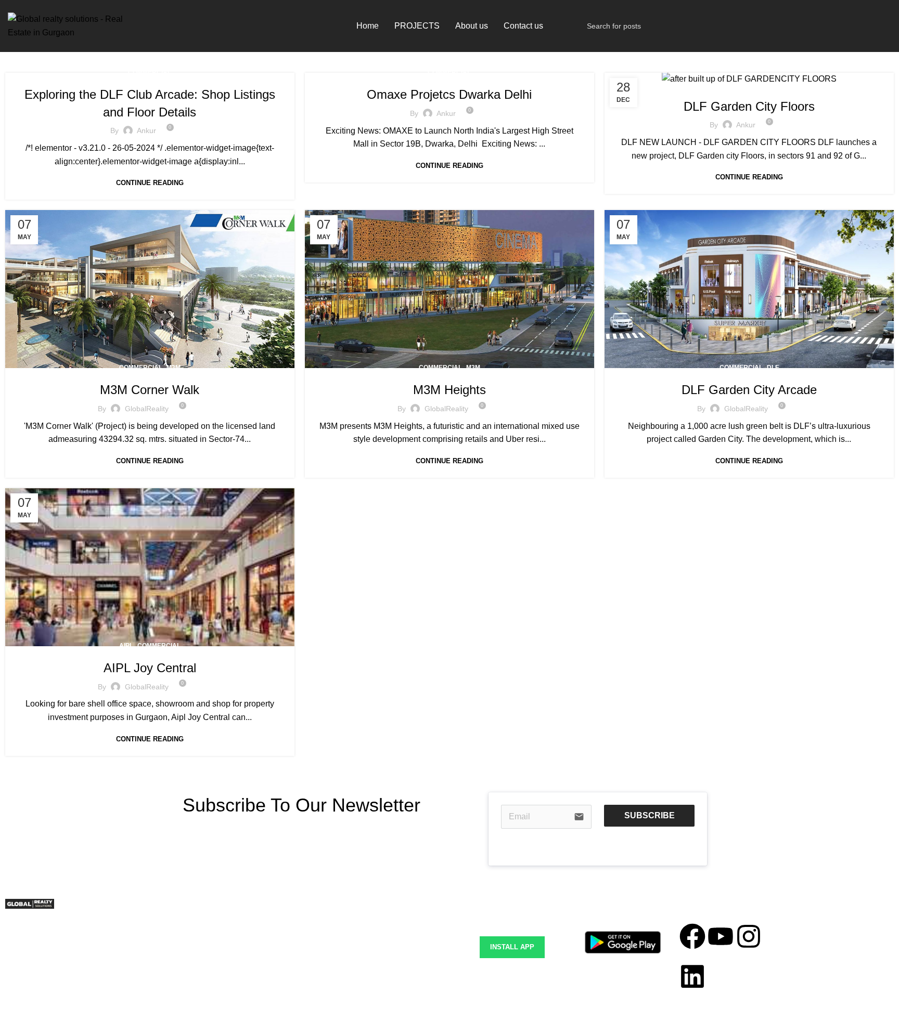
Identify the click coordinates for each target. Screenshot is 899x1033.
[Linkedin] (692, 976)
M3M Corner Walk (149, 390)
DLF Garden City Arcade (749, 390)
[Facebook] (692, 936)
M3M (173, 367)
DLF (773, 84)
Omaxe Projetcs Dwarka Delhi (449, 94)
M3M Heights (449, 390)
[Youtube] (721, 936)
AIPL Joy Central (150, 668)
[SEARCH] (879, 26)
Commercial (149, 72)
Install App (512, 947)
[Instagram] (749, 936)
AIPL (126, 645)
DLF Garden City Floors (749, 106)
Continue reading (150, 182)
